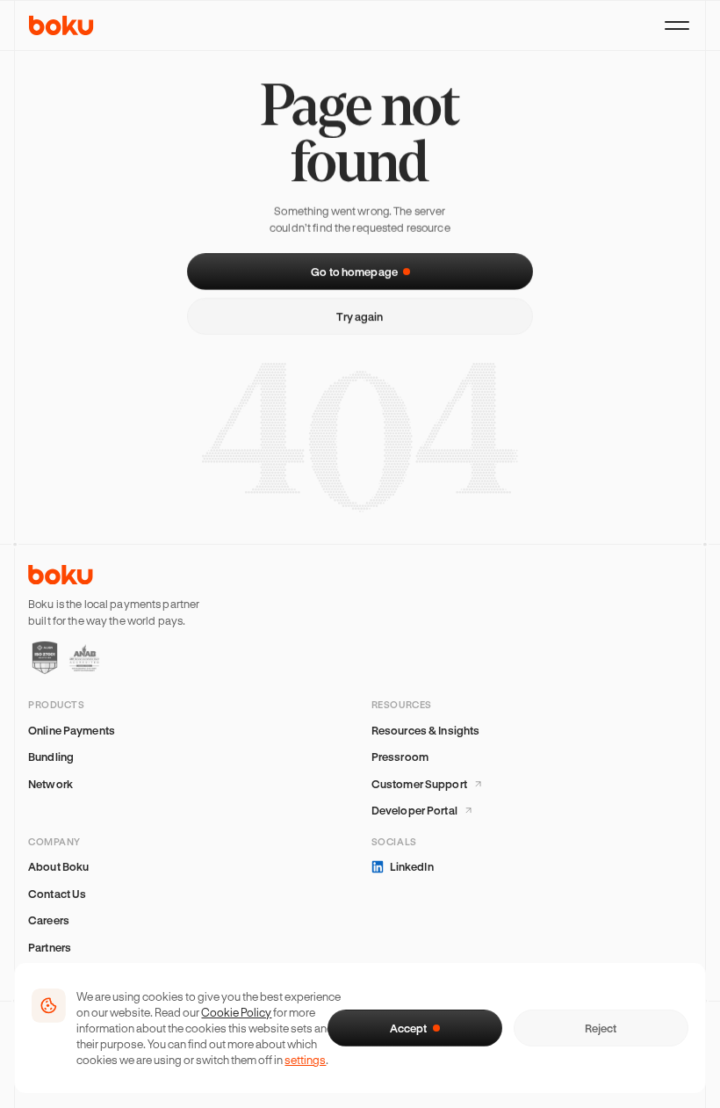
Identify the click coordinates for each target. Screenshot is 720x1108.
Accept (408, 1028)
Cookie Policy (236, 1011)
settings (305, 1059)
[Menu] (677, 25)
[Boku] (61, 25)
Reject (600, 1028)
